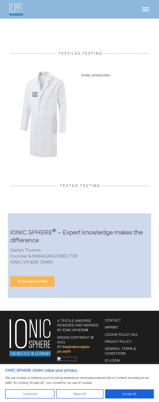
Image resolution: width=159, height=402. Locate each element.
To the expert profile (32, 281)
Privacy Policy (118, 342)
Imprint (111, 327)
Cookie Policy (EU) (121, 335)
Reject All (79, 394)
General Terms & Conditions (120, 351)
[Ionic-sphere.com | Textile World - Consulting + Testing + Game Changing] (16, 9)
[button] (145, 9)
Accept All (129, 394)
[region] (79, 383)
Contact (113, 320)
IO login (112, 360)
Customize (30, 394)
